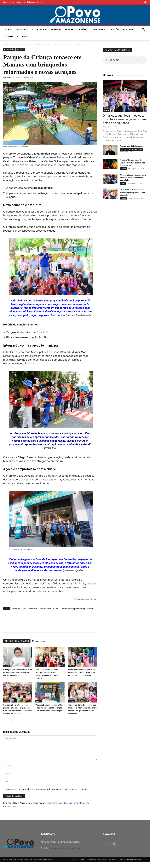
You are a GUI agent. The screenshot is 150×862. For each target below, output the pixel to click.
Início (5, 2)
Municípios (38, 30)
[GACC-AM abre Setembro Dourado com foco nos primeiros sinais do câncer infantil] (50, 657)
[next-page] (10, 719)
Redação (10, 77)
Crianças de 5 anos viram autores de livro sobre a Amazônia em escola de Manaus (17, 673)
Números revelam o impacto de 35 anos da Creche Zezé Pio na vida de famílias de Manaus (81, 673)
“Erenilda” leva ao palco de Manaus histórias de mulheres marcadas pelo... (132, 163)
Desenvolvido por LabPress (130, 859)
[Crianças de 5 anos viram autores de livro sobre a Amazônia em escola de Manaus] (17, 657)
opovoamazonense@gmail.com (64, 848)
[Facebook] (140, 2)
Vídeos (9, 37)
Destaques (16, 609)
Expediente (20, 2)
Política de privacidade (35, 2)
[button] (143, 30)
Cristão (114, 30)
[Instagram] (144, 2)
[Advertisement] (125, 225)
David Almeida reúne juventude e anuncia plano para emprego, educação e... (132, 192)
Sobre (12, 2)
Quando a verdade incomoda (131, 146)
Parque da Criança (30, 609)
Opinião (81, 30)
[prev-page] (5, 719)
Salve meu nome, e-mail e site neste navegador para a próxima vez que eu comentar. (47, 789)
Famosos (128, 30)
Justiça (123, 183)
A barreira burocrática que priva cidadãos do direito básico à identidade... (133, 177)
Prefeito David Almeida (49, 609)
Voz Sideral (24, 37)
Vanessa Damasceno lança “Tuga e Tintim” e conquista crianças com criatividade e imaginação (49, 708)
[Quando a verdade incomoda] (110, 150)
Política (106, 111)
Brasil (54, 30)
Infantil (6, 45)
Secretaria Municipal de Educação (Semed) (77, 609)
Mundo (69, 30)
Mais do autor (38, 641)
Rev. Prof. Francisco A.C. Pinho (131, 149)
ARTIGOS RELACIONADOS (17, 641)
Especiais (97, 30)
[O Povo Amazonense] (75, 15)
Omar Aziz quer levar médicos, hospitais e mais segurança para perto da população (124, 119)
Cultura (123, 169)
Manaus (20, 30)
